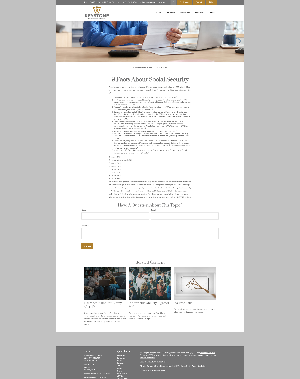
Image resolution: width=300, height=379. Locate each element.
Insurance (120, 363)
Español (199, 2)
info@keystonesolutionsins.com (153, 2)
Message (85, 225)
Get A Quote (184, 2)
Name (83, 210)
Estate (119, 361)
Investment (121, 358)
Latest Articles (122, 373)
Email (153, 210)
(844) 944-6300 (96, 356)
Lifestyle (120, 371)
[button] (158, 13)
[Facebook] (173, 2)
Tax (118, 366)
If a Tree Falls (183, 303)
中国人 (211, 2)
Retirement (121, 355)
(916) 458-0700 (131, 2)
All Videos (120, 376)
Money (119, 368)
